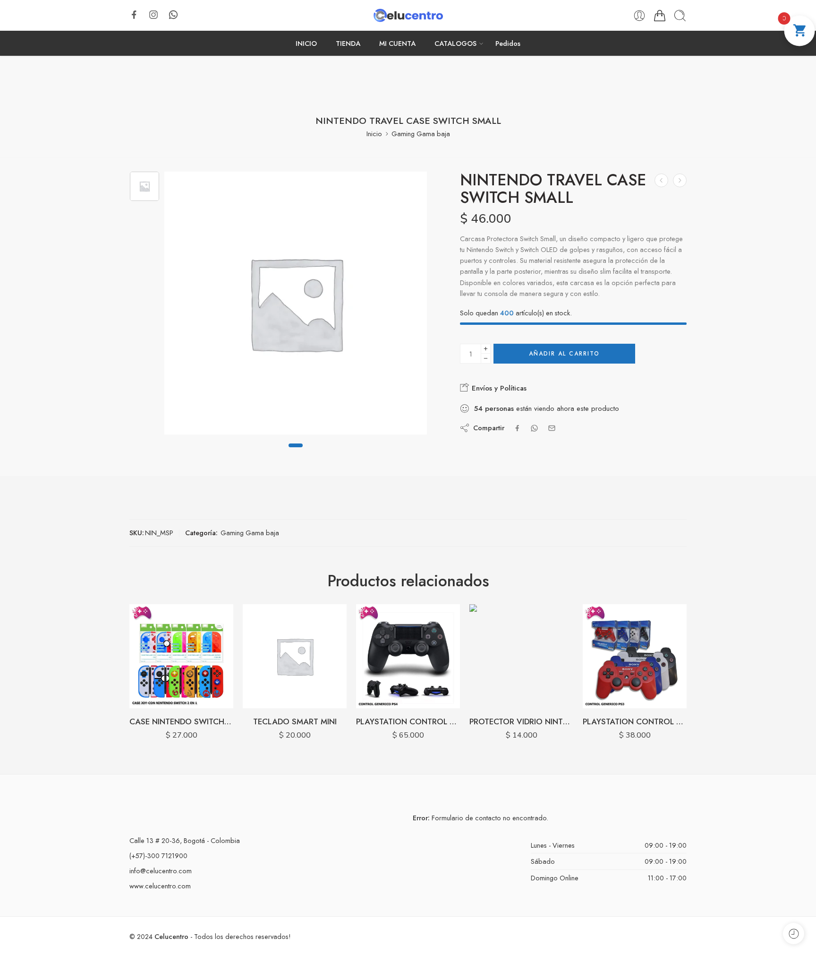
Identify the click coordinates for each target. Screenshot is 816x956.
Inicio (374, 134)
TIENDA (348, 43)
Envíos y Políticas (498, 388)
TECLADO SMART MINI (181, 721)
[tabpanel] (295, 305)
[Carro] (659, 15)
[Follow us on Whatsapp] (173, 14)
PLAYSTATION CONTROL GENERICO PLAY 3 (521, 721)
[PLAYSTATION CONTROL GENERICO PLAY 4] (295, 656)
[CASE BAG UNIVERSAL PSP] (635, 656)
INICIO (306, 43)
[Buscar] (680, 15)
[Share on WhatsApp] (534, 428)
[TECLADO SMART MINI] (181, 656)
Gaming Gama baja (420, 134)
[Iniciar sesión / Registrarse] (639, 15)
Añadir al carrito (564, 353)
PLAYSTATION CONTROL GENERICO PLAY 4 (295, 721)
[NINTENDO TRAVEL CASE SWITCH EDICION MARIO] (680, 180)
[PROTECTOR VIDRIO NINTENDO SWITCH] (408, 656)
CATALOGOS (455, 43)
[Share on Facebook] (517, 428)
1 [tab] (296, 453)
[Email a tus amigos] (552, 428)
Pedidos (507, 43)
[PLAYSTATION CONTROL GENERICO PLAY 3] (521, 656)
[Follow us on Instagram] (153, 14)
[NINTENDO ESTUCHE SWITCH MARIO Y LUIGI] (661, 180)
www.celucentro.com (160, 886)
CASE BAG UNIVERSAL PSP (635, 721)
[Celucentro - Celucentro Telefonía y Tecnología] (407, 15)
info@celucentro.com (160, 871)
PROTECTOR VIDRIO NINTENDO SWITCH (408, 721)
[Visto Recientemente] (793, 933)
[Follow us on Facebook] (134, 14)
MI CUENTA (397, 43)
